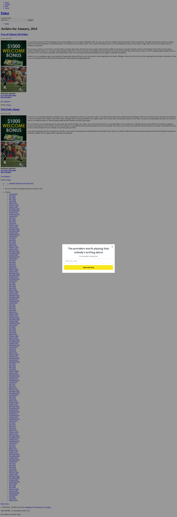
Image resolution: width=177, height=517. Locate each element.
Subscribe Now (88, 267)
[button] (88, 250)
